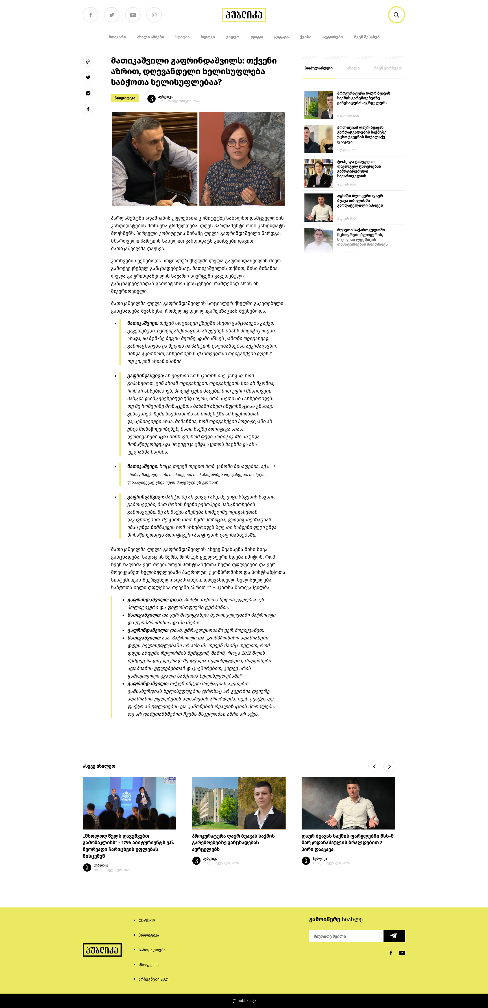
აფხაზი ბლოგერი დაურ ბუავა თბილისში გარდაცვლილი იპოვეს (360, 200)
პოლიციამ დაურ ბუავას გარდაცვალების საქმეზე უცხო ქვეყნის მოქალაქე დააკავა (362, 134)
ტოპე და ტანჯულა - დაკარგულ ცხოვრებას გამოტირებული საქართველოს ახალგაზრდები (359, 169)
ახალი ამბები (150, 37)
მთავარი (117, 37)
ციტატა (281, 37)
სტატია (182, 37)
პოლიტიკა (125, 98)
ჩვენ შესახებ (367, 37)
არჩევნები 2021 (154, 979)
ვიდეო (232, 37)
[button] (396, 14)
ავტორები (333, 37)
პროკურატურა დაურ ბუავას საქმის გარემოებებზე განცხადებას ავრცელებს (363, 98)
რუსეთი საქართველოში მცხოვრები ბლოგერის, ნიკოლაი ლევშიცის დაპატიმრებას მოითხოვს (362, 237)
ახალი (353, 68)
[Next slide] (389, 766)
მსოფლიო (149, 964)
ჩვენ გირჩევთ (388, 68)
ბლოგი (208, 37)
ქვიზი (305, 37)
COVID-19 (147, 920)
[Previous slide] (374, 766)
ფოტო (257, 37)
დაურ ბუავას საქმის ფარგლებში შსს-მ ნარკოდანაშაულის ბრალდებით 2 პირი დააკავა (348, 843)
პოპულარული (319, 68)
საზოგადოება (152, 950)
